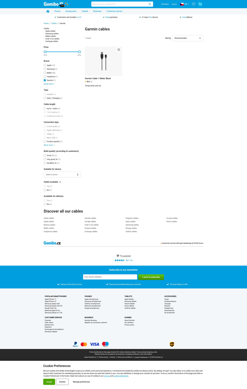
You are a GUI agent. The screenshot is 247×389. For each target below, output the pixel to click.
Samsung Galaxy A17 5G (53, 313)
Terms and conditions (124, 357)
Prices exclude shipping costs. (146, 352)
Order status (49, 322)
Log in (174, 4)
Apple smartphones (91, 299)
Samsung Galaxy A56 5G (53, 306)
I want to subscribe (151, 277)
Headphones (168, 308)
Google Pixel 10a (50, 308)
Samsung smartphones (93, 301)
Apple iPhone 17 (50, 299)
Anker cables (49, 218)
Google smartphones (92, 308)
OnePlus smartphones (92, 304)
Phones (88, 296)
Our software (129, 322)
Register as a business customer (96, 322)
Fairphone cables (50, 231)
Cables (54, 23)
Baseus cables (49, 225)
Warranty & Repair (51, 332)
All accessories (169, 313)
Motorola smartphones (93, 306)
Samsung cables (52, 34)
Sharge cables (131, 228)
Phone (57, 11)
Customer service (114, 11)
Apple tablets (129, 299)
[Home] (48, 11)
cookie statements (121, 376)
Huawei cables (90, 228)
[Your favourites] (193, 4)
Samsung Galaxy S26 (52, 304)
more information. (146, 354)
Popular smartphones (56, 296)
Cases (166, 299)
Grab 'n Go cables (52, 39)
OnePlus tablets (130, 308)
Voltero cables (131, 231)
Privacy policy (129, 325)
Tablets (84, 11)
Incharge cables (51, 41)
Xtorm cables (171, 221)
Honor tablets (129, 306)
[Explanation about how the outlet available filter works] (60, 182)
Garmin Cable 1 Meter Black (98, 78)
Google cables (90, 221)
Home (46, 23)
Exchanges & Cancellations (54, 329)
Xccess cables (172, 218)
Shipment (48, 327)
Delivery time (49, 325)
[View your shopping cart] (200, 4)
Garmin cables (90, 218)
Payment (48, 320)
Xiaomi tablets (130, 304)
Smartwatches (169, 310)
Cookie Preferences (141, 357)
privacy (107, 376)
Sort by (168, 38)
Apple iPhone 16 (50, 301)
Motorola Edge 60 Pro (52, 310)
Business (165, 4)
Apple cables (50, 31)
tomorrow (187, 243)
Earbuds (167, 306)
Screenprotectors (170, 301)
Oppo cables (130, 221)
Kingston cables (132, 218)
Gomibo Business (91, 320)
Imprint (112, 357)
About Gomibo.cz (90, 357)
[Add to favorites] (118, 49)
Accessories (70, 11)
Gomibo (128, 317)
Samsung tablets (130, 301)
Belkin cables (50, 36)
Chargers (167, 304)
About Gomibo (130, 320)
